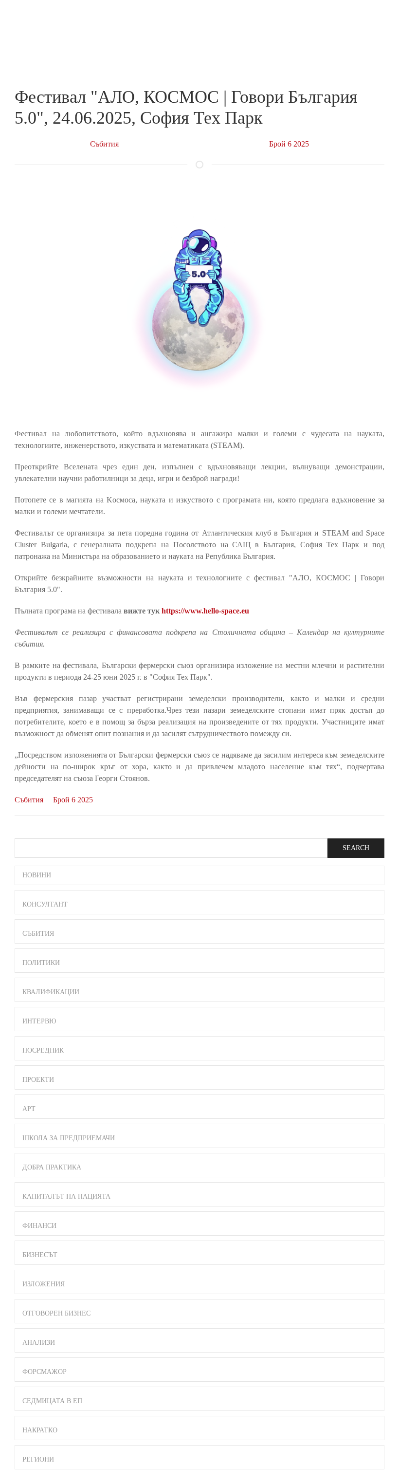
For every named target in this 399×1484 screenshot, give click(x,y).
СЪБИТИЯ (38, 933)
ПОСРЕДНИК (43, 1050)
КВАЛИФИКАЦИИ (50, 992)
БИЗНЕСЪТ (39, 1255)
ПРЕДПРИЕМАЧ (34, 26)
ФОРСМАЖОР (44, 1371)
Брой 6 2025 (289, 144)
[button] (380, 18)
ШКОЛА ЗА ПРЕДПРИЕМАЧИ (68, 1138)
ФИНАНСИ (39, 1225)
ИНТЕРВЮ (39, 1021)
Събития (104, 144)
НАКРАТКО (39, 1430)
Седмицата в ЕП (52, 1401)
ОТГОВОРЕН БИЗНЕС (56, 1313)
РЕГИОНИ (38, 1459)
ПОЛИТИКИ (41, 962)
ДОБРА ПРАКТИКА (51, 1167)
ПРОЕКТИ (38, 1079)
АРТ (29, 1109)
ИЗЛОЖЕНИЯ (43, 1284)
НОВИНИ (36, 875)
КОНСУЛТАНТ (45, 904)
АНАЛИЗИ (38, 1342)
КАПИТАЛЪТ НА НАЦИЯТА (66, 1196)
